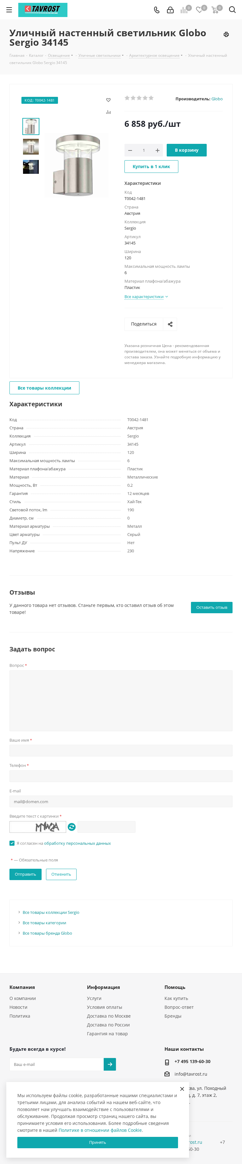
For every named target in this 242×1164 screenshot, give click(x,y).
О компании (22, 998)
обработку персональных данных (77, 843)
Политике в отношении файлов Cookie (100, 1130)
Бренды (173, 1016)
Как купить (176, 998)
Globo (217, 99)
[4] (145, 98)
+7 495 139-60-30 (192, 1061)
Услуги (94, 998)
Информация (103, 987)
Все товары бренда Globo (47, 933)
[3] (139, 98)
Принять (97, 1142)
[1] (127, 98)
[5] (151, 98)
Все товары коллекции (44, 388)
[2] (133, 98)
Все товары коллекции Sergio (51, 912)
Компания (22, 987)
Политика (19, 1016)
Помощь (174, 987)
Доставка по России (108, 1025)
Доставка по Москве (109, 1016)
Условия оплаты (104, 1007)
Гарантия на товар (107, 1034)
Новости (18, 1007)
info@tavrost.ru (191, 1074)
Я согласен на (64, 843)
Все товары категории (44, 923)
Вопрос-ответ (179, 1007)
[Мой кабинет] (170, 10)
